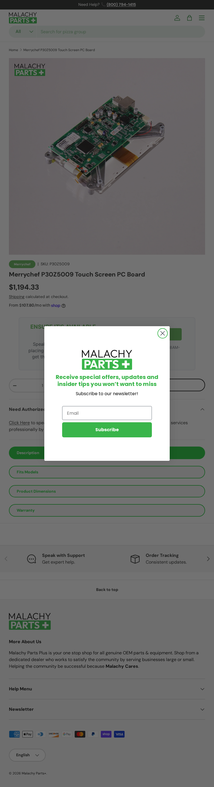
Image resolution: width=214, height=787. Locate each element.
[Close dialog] (162, 333)
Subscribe (107, 429)
